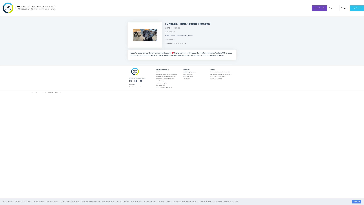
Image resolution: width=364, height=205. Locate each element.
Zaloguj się (344, 8)
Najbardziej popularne (189, 72)
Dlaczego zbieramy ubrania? (218, 76)
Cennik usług (160, 81)
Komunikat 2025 (160, 85)
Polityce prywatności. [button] (232, 201)
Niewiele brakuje (188, 76)
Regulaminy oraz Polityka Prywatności (166, 74)
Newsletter (132, 84)
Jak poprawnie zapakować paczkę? (220, 72)
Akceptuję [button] (356, 201)
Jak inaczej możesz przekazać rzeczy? (221, 74)
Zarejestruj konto (357, 8)
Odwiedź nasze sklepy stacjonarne (165, 76)
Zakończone (186, 78)
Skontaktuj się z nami (135, 86)
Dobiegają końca (188, 74)
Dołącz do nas (333, 8)
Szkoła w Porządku (319, 8)
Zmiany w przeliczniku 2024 (164, 87)
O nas (158, 72)
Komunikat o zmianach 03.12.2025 (165, 78)
